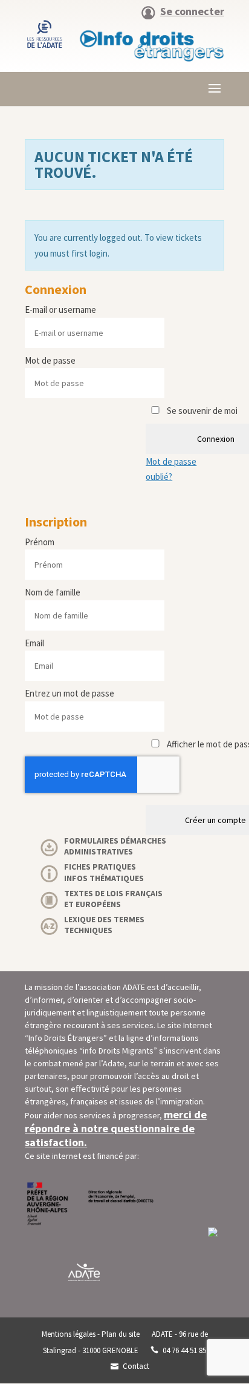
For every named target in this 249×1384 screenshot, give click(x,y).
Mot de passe (50, 360)
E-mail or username (60, 309)
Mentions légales (68, 1334)
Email (34, 643)
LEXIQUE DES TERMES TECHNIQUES (104, 925)
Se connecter (192, 12)
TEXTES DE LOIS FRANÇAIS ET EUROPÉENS (113, 899)
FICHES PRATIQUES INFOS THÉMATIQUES (104, 872)
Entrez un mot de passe (69, 693)
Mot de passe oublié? (171, 469)
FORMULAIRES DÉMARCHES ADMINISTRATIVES (115, 846)
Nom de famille (52, 592)
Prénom (39, 542)
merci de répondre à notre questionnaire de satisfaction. (116, 1128)
